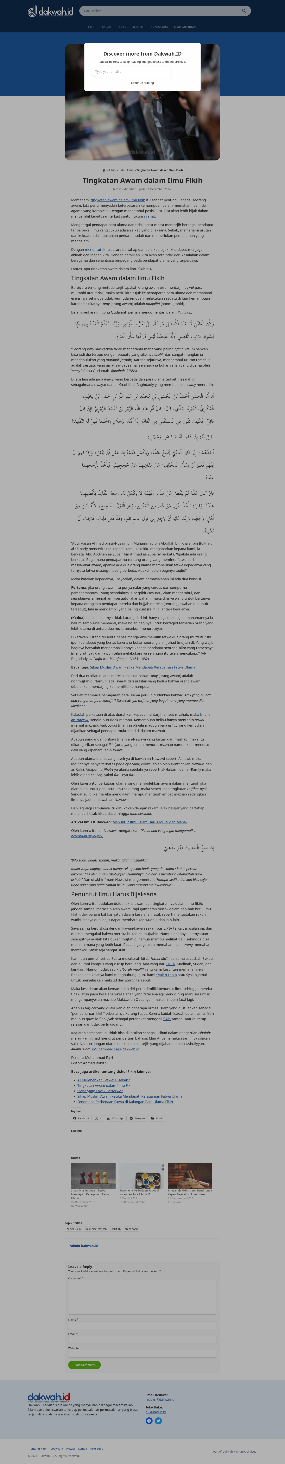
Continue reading (142, 83)
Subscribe (182, 71)
